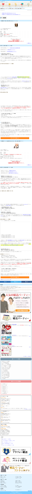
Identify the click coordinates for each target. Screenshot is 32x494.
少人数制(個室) (2, 413)
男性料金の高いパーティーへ (11, 49)
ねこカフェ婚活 (2, 408)
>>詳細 (29, 325)
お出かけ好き (5, 422)
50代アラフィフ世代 (3, 417)
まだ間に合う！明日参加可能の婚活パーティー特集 (7, 443)
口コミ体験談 (17, 485)
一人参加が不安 (2, 434)
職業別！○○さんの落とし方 (18, 481)
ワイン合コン (9, 408)
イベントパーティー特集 (3, 490)
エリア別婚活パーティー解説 (19, 477)
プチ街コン (2, 400)
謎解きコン (8, 400)
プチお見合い (5, 398)
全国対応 (6, 420)
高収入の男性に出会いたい (4, 87)
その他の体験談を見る (4, 393)
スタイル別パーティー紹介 (4, 396)
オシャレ (8, 413)
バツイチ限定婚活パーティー (5, 392)
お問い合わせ (14, 492)
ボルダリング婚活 (15, 408)
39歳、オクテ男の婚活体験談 (19, 486)
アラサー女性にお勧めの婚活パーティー (5, 289)
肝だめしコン (25, 408)
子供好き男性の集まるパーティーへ (11, 51)
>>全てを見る (9, 427)
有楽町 (2, 420)
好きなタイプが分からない (4, 432)
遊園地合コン (22, 408)
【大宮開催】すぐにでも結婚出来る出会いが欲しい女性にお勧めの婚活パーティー (11, 14)
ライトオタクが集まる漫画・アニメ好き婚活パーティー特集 (8, 440)
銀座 (1, 419)
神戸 (6, 419)
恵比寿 (3, 420)
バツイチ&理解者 (3, 403)
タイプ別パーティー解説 (18, 476)
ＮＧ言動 (2, 427)
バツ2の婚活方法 (8, 431)
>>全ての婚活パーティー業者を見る (27, 356)
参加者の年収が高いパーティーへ (13, 171)
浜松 (7, 420)
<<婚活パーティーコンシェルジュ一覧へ (6, 279)
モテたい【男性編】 (8, 426)
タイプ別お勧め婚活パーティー (5, 411)
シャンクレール (25, 204)
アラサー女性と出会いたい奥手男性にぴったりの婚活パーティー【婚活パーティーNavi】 (10, 287)
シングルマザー (7, 414)
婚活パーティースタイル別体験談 (16, 381)
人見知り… (2, 429)
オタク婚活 (12, 408)
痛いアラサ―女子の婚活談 (3, 486)
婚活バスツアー (8, 399)
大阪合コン (9, 419)
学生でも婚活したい (6, 429)
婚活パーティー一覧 (3, 476)
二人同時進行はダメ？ (3, 431)
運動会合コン (18, 408)
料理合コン (2, 398)
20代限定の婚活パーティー (5, 386)
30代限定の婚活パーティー (5, 387)
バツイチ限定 (2, 406)
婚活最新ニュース (2, 489)
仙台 (5, 419)
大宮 (2, 419)
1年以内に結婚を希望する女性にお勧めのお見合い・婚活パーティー (8, 288)
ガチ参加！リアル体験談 (3, 485)
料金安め (6, 413)
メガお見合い (5, 400)
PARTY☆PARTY (8, 205)
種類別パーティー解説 (3, 477)
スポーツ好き (2, 422)
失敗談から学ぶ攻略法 (18, 480)
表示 (4, 17)
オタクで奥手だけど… (7, 433)
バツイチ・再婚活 (3, 414)
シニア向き (7, 417)
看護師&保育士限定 (7, 403)
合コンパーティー (9, 398)
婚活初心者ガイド (2, 480)
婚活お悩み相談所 (2, 481)
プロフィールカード (3, 426)
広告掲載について (17, 492)
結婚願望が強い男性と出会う (12, 170)
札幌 (4, 419)
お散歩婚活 (6, 408)
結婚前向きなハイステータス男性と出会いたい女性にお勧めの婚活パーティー (9, 286)
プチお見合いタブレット (3, 399)
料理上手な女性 (2, 433)
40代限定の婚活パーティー (5, 388)
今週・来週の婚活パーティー (19, 489)
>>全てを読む (6, 434)
